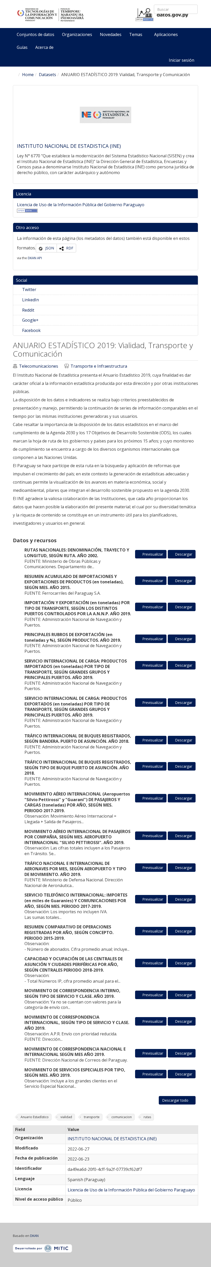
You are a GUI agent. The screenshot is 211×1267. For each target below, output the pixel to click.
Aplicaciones (166, 34)
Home (28, 74)
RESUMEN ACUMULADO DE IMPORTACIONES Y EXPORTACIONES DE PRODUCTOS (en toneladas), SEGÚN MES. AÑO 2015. (74, 582)
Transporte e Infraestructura (99, 366)
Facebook (31, 330)
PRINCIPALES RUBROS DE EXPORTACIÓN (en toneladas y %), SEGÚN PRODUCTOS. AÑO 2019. (72, 637)
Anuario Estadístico (35, 1117)
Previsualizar (152, 554)
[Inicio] (103, 14)
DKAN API (35, 258)
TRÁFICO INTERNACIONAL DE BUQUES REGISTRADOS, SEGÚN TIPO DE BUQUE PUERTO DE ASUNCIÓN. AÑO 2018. (77, 767)
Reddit (27, 310)
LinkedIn (30, 300)
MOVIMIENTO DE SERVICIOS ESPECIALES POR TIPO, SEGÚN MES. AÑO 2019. (74, 1072)
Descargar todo (175, 1100)
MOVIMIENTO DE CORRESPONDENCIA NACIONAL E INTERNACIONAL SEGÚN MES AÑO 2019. (75, 1051)
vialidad (66, 1117)
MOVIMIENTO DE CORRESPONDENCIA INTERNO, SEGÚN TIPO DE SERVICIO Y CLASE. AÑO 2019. (72, 993)
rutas (147, 1117)
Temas (136, 34)
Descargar (183, 554)
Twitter (28, 289)
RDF (69, 248)
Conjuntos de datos (35, 34)
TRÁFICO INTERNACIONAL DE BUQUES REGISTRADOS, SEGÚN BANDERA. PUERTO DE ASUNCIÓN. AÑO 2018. (77, 738)
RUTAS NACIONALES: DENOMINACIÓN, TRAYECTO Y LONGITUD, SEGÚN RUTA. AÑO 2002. (76, 552)
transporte (92, 1117)
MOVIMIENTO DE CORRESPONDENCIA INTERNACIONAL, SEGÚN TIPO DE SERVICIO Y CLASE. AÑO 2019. (76, 1022)
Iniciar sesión (181, 60)
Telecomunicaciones (38, 366)
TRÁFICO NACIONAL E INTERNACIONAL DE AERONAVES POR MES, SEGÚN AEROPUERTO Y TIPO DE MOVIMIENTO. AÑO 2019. (75, 869)
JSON (49, 248)
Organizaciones (77, 34)
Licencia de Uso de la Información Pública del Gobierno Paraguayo (80, 204)
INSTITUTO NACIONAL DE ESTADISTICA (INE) (69, 145)
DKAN (34, 1235)
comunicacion (121, 1117)
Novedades (110, 34)
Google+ (30, 320)
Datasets (47, 74)
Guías (22, 47)
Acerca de (44, 47)
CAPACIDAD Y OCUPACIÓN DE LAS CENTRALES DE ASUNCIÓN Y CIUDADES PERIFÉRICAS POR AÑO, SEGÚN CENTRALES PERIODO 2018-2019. (73, 964)
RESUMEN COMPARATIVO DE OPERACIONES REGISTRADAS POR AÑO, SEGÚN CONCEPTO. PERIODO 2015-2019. (68, 932)
